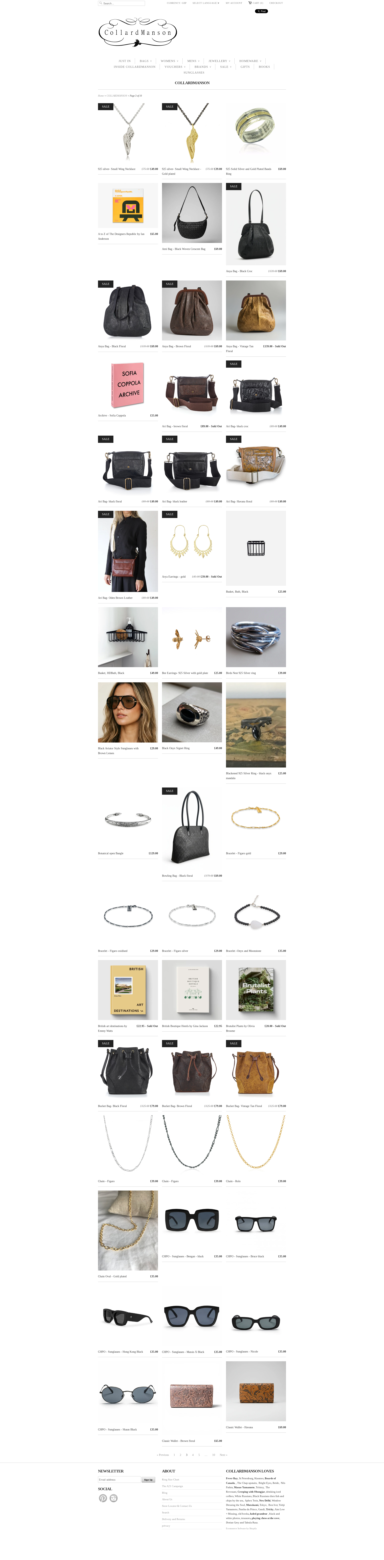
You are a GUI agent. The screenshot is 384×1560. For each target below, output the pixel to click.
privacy (166, 1525)
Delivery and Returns (173, 1519)
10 (213, 1454)
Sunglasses (194, 72)
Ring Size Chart (170, 1479)
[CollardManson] (192, 33)
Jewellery (219, 61)
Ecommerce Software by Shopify (241, 1528)
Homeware (250, 61)
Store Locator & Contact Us (177, 1505)
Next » (223, 1454)
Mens (193, 61)
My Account (234, 3)
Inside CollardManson (135, 66)
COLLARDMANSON (192, 83)
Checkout (276, 3)
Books (264, 66)
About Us (167, 1499)
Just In (125, 61)
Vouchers (175, 66)
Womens (169, 61)
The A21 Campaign (172, 1486)
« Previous (163, 1454)
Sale (226, 66)
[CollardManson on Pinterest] (103, 1502)
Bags (146, 61)
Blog (164, 1492)
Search (165, 1512)
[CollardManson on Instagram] (114, 1502)
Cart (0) (258, 3)
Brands (203, 66)
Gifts (245, 66)
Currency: (177, 3)
